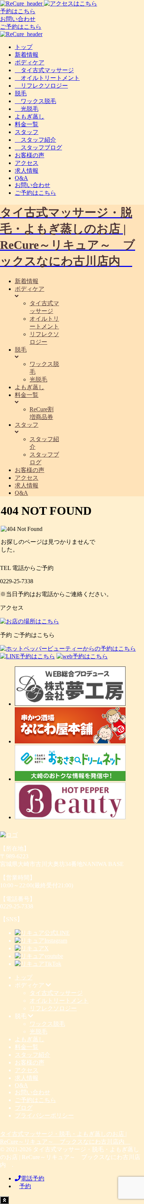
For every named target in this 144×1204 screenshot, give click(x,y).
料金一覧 (26, 124)
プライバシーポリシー (44, 1115)
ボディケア (29, 62)
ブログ (23, 1108)
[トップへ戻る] (4, 1200)
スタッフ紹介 (35, 140)
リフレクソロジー (41, 85)
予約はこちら (17, 11)
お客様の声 (29, 155)
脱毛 (21, 93)
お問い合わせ (17, 19)
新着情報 (26, 55)
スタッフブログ (38, 147)
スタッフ (26, 132)
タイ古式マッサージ (44, 70)
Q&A (21, 178)
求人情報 (26, 171)
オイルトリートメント (47, 78)
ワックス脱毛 (35, 101)
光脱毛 (26, 109)
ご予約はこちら (20, 27)
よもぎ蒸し (29, 116)
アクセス (26, 163)
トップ (23, 47)
